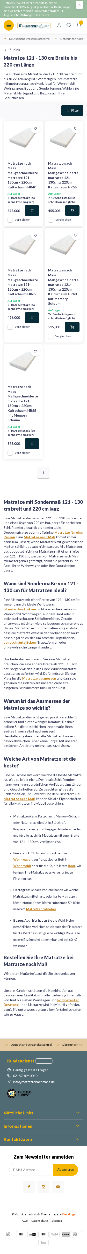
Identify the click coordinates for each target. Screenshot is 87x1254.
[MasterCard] (21, 1234)
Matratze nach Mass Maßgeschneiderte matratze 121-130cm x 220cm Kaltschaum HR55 (63, 175)
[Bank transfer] (43, 1242)
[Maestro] (43, 1234)
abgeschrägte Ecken (20, 642)
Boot (71, 866)
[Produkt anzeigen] (32, 210)
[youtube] (58, 1187)
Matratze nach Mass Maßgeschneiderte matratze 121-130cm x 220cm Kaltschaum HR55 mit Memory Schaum (22, 403)
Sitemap (56, 1220)
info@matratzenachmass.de (34, 1082)
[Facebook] (29, 1187)
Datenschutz (39, 1220)
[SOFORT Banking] (55, 1234)
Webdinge (68, 1214)
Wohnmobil (22, 866)
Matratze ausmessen (39, 678)
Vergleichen (22, 219)
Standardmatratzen (20, 609)
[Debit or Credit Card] (77, 1234)
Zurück (14, 50)
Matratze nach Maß (39, 537)
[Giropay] (32, 1234)
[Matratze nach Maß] (34, 25)
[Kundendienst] (44, 1061)
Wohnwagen (22, 859)
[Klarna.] (66, 1234)
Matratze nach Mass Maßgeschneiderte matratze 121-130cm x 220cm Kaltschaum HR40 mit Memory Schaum (63, 286)
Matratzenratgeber (41, 909)
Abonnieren (65, 1169)
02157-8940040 (25, 1076)
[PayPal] (10, 1234)
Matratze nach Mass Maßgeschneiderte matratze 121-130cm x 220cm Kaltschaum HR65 (22, 282)
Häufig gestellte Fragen (31, 1070)
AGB (25, 1220)
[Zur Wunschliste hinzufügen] (35, 128)
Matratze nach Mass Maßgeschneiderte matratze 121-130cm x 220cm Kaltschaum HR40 (22, 175)
